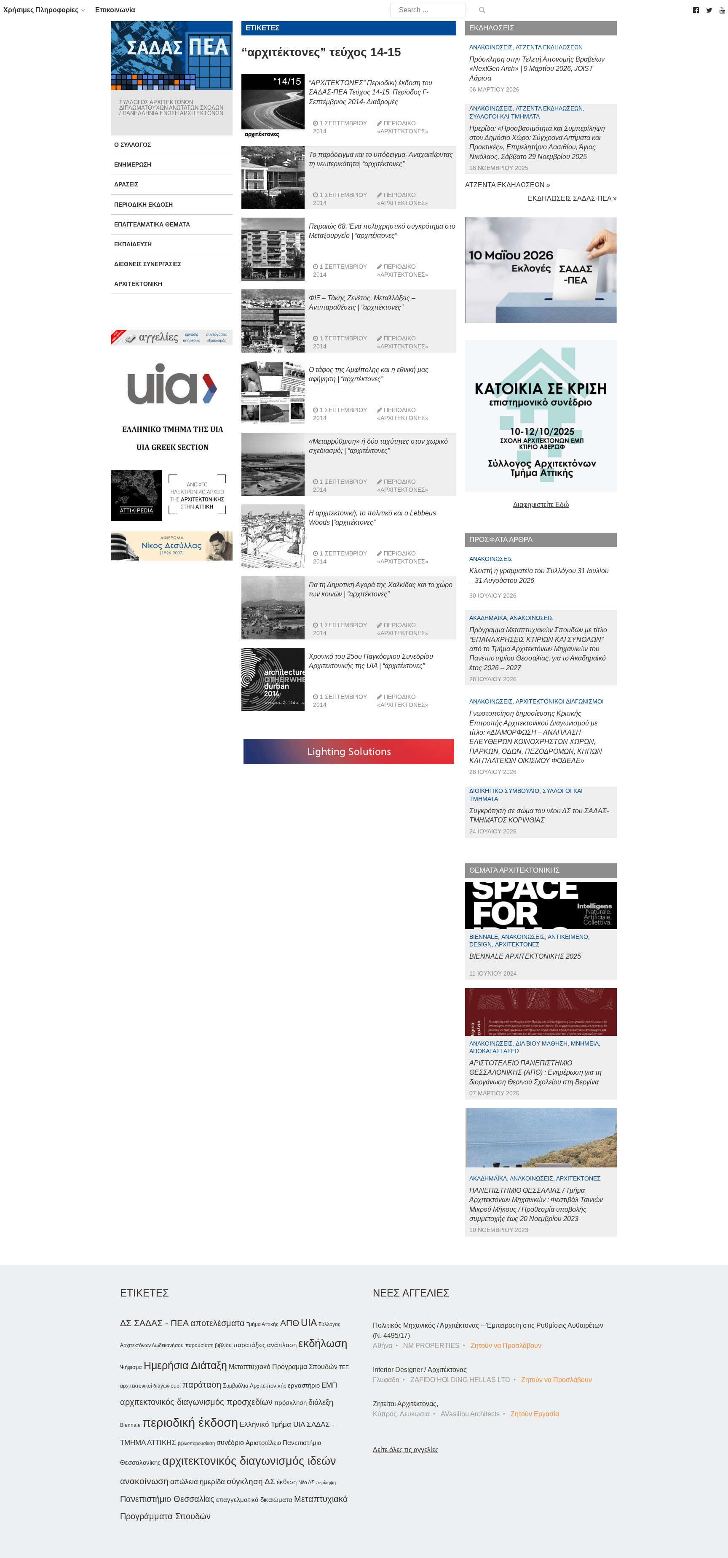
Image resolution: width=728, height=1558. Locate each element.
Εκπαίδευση (133, 244)
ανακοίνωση (144, 1481)
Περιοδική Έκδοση (143, 204)
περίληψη (326, 1482)
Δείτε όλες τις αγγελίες (406, 1449)
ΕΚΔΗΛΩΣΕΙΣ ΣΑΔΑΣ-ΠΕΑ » (572, 198)
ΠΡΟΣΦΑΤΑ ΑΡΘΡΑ (501, 540)
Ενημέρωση (132, 164)
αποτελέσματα (217, 1323)
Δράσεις (126, 184)
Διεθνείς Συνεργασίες (147, 264)
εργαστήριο (304, 1385)
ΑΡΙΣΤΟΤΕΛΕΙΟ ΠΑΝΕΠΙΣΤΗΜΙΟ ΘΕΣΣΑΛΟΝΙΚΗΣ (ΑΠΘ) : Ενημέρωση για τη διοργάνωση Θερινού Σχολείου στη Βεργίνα (535, 1072)
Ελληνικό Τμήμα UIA (272, 1425)
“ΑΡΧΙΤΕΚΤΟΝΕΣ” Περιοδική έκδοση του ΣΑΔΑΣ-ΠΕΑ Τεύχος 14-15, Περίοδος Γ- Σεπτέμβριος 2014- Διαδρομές (370, 92)
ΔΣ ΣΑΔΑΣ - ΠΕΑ (154, 1323)
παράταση (201, 1384)
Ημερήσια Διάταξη (185, 1365)
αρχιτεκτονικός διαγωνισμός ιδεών (249, 1461)
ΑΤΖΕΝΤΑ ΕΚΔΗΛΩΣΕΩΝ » (507, 185)
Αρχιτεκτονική (138, 283)
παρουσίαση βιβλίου (208, 1345)
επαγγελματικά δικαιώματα (254, 1499)
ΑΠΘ (289, 1323)
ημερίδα (212, 1481)
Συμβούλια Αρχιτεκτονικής (254, 1386)
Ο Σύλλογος (132, 144)
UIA (309, 1323)
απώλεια (184, 1482)
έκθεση (287, 1481)
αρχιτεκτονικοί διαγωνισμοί (150, 1386)
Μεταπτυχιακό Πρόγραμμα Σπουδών (283, 1366)
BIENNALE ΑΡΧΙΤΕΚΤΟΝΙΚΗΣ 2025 (525, 956)
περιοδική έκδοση (190, 1422)
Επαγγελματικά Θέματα (152, 224)
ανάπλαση (282, 1344)
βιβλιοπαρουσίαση (196, 1443)
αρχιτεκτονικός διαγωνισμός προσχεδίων (196, 1402)
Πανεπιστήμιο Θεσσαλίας (167, 1499)
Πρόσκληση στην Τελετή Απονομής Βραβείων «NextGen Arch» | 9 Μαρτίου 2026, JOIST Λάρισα (537, 69)
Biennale (130, 1425)
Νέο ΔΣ (306, 1482)
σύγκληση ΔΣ (251, 1481)
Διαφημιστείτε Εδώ (541, 504)
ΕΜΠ (329, 1385)
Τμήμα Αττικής (262, 1324)
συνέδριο (230, 1442)
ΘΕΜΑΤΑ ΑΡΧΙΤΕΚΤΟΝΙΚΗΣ (514, 870)
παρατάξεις (249, 1344)
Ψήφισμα (131, 1367)
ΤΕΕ (344, 1367)
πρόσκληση (290, 1402)
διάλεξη (320, 1402)
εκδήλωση (322, 1343)
